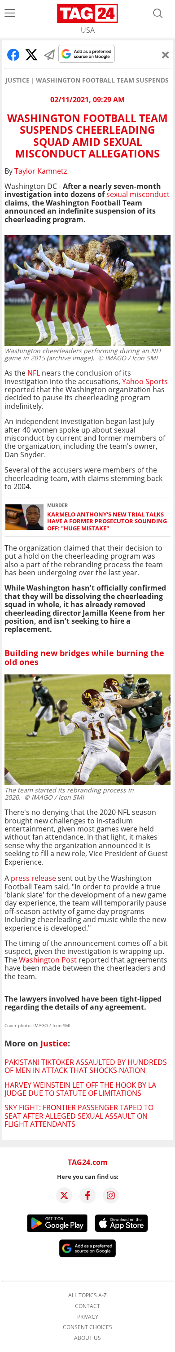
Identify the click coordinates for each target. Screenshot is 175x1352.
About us (87, 1338)
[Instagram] (111, 1195)
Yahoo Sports (145, 381)
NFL (33, 373)
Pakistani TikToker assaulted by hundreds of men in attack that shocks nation (85, 1066)
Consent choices (87, 1327)
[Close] (166, 55)
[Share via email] (49, 55)
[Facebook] (87, 1195)
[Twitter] (64, 1195)
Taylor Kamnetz (40, 171)
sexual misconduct (138, 194)
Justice (17, 80)
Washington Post (48, 960)
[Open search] (158, 13)
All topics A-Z (87, 1295)
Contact (87, 1306)
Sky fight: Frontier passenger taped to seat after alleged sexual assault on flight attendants (78, 1116)
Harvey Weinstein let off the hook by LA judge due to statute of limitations (80, 1089)
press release (33, 878)
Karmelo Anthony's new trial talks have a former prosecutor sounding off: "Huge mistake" (107, 521)
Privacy (87, 1317)
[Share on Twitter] (31, 55)
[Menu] (9, 13)
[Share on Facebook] (13, 55)
